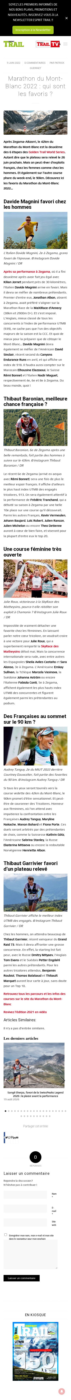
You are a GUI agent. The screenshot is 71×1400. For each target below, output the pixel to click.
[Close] (66, 18)
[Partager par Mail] (17, 1137)
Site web (54, 1223)
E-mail (54, 1211)
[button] (62, 1080)
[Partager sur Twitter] (6, 1137)
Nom (54, 1195)
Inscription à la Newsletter (33, 30)
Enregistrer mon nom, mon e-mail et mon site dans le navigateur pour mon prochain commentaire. (31, 1238)
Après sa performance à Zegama (27, 271)
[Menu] (65, 44)
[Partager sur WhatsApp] (9, 1137)
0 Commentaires (35, 62)
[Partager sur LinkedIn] (14, 1137)
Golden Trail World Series (47, 152)
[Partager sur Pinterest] (12, 1137)
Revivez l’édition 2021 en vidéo (25, 1012)
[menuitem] (57, 44)
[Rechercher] (57, 44)
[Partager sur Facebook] (4, 1137)
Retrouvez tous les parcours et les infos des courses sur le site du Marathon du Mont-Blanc (34, 999)
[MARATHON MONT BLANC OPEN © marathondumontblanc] (35, 123)
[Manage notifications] (62, 1391)
